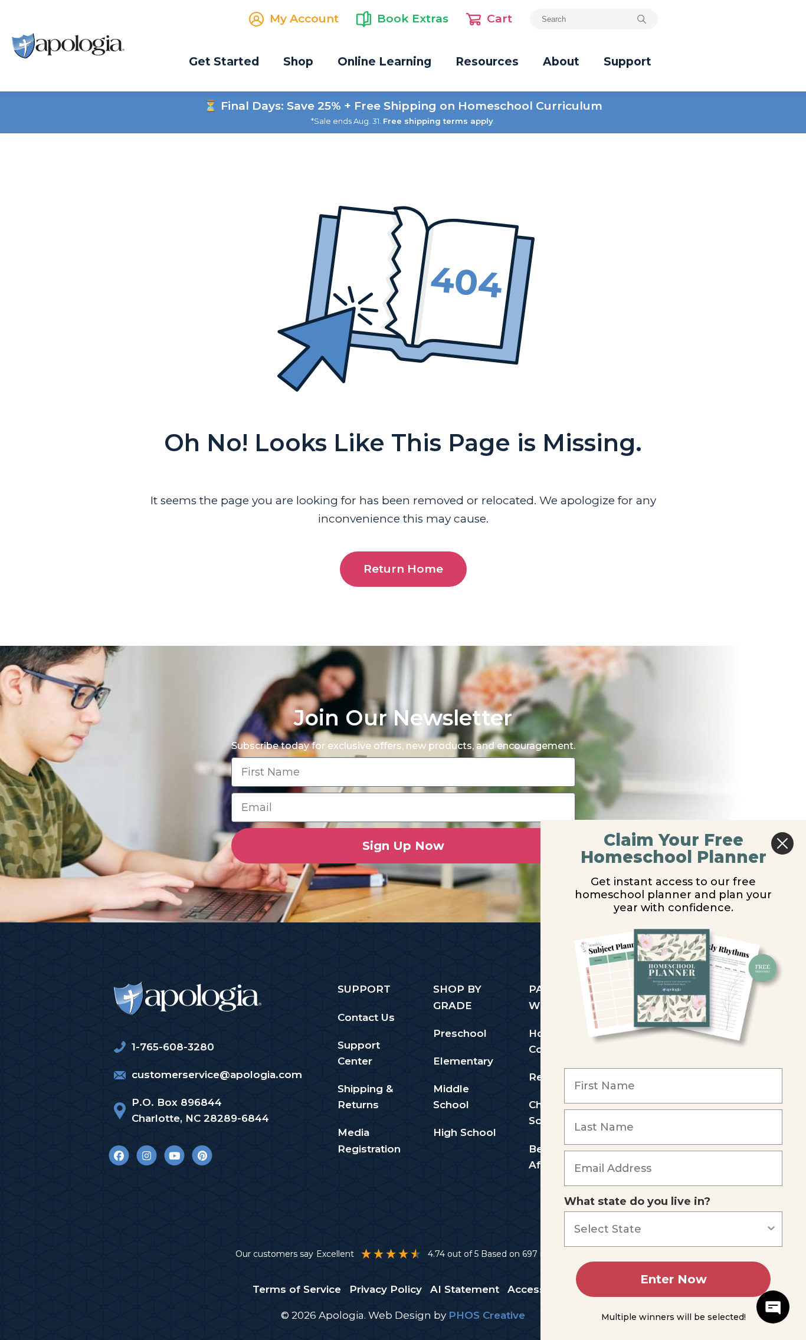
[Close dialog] (782, 843)
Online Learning (384, 61)
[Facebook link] (119, 1156)
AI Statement (464, 1289)
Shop (298, 61)
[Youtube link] (174, 1156)
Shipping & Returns (365, 1097)
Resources (487, 61)
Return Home (403, 569)
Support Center (359, 1053)
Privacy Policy (385, 1289)
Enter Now (673, 1279)
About (561, 61)
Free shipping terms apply (438, 121)
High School (464, 1132)
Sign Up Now (403, 846)
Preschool (460, 1033)
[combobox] (669, 1229)
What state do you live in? (637, 1201)
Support (627, 61)
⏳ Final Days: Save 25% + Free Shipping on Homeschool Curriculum (403, 106)
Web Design (399, 1315)
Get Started (224, 61)
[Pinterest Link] (202, 1156)
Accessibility (539, 1289)
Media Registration (369, 1140)
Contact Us (366, 1017)
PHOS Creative (486, 1315)
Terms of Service (297, 1289)
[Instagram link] (147, 1156)
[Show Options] (771, 1229)
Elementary (463, 1061)
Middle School (451, 1097)
